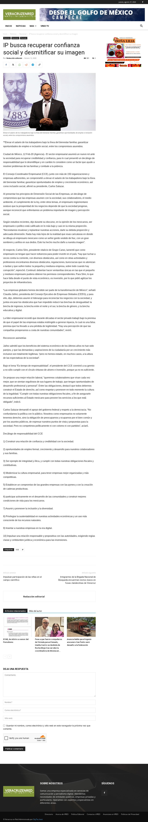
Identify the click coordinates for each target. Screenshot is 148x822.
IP (22, 549)
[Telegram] (33, 65)
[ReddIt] (26, 65)
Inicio (8, 26)
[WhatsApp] (19, 65)
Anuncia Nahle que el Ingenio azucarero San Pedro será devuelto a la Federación (79, 642)
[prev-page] (5, 656)
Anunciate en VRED (110, 814)
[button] (141, 26)
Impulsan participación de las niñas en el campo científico (22, 578)
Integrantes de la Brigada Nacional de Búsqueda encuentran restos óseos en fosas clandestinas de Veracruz (77, 580)
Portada (23, 38)
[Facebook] (142, 2)
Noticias (21, 26)
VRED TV (45, 26)
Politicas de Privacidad (130, 814)
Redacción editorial (14, 58)
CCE (17, 549)
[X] (13, 65)
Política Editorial (77, 814)
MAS (32, 26)
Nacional (22, 34)
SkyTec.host (38, 819)
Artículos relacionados (15, 611)
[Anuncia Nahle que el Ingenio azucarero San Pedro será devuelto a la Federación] (81, 627)
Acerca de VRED (62, 814)
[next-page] (9, 656)
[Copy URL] (39, 65)
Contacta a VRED (93, 814)
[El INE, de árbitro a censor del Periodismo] (17, 627)
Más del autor (35, 611)
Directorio (49, 814)
